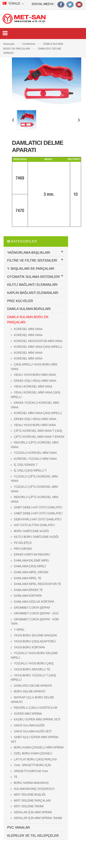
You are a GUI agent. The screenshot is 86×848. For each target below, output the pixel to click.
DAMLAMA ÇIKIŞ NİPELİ (29, 566)
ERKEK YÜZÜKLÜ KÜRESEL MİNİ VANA (35, 405)
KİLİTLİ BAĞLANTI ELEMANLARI (32, 284)
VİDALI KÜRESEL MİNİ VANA (32, 386)
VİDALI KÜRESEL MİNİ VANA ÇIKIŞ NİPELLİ (35, 395)
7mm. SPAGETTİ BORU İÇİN (32, 765)
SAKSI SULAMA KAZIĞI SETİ (32, 731)
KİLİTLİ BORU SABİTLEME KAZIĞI (36, 537)
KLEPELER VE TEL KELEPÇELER (33, 835)
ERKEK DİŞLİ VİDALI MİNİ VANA (34, 380)
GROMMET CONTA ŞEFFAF (31, 607)
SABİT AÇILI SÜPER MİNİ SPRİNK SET (35, 739)
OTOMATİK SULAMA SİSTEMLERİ (33, 277)
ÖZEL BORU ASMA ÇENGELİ (32, 753)
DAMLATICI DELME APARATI (32, 685)
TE (15, 777)
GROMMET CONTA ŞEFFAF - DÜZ (36, 613)
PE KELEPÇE (22, 543)
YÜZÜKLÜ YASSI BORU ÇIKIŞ (33, 663)
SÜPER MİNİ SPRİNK (27, 713)
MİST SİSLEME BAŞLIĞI (29, 794)
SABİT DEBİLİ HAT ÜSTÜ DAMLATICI (37, 507)
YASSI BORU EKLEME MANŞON (35, 635)
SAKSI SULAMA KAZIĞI (28, 725)
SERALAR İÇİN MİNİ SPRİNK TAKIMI (37, 818)
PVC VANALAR (18, 827)
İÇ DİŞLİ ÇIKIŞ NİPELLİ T (30, 470)
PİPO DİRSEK (22, 548)
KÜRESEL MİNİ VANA (28, 329)
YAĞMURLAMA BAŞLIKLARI (28, 252)
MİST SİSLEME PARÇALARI (32, 800)
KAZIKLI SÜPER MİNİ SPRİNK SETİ (36, 719)
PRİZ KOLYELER (20, 301)
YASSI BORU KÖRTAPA (29, 647)
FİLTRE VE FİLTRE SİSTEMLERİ (32, 260)
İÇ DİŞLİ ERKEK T (25, 464)
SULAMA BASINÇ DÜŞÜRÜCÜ (34, 789)
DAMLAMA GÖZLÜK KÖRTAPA (33, 601)
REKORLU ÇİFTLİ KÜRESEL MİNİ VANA (34, 445)
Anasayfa (11, 43)
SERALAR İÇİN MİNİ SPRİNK (32, 812)
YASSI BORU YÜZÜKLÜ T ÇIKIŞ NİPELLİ (33, 678)
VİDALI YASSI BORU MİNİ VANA (34, 374)
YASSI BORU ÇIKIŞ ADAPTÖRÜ (34, 641)
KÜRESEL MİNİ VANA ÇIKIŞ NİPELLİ (37, 346)
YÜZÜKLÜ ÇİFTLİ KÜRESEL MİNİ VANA (34, 479)
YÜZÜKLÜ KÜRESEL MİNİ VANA (35, 453)
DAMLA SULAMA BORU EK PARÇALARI (27, 319)
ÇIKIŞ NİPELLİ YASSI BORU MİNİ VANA (34, 367)
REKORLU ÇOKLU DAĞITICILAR (35, 707)
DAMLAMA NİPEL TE (27, 578)
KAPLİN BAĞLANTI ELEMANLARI (32, 293)
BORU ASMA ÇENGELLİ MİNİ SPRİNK (38, 747)
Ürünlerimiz (31, 43)
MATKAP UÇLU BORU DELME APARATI (32, 700)
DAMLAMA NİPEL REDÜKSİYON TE (37, 584)
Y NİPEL (19, 629)
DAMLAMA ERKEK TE (28, 590)
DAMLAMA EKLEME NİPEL (31, 560)
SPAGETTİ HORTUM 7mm (30, 771)
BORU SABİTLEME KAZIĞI (31, 531)
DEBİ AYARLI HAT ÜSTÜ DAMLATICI (37, 519)
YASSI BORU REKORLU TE (31, 669)
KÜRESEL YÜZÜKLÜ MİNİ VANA (35, 459)
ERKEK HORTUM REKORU (31, 554)
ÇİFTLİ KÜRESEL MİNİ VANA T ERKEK (38, 436)
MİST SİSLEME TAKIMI (28, 806)
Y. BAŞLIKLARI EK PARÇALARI (30, 268)
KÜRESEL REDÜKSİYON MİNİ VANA (37, 341)
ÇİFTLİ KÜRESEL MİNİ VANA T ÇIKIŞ (37, 430)
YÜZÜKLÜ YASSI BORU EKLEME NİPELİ (34, 655)
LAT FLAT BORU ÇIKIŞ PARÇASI (35, 759)
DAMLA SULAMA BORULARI (29, 309)
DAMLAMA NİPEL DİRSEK (30, 572)
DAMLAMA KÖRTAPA (27, 595)
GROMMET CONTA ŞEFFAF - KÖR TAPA (35, 622)
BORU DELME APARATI (29, 691)
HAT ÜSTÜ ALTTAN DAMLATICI (34, 525)
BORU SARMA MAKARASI (30, 783)
